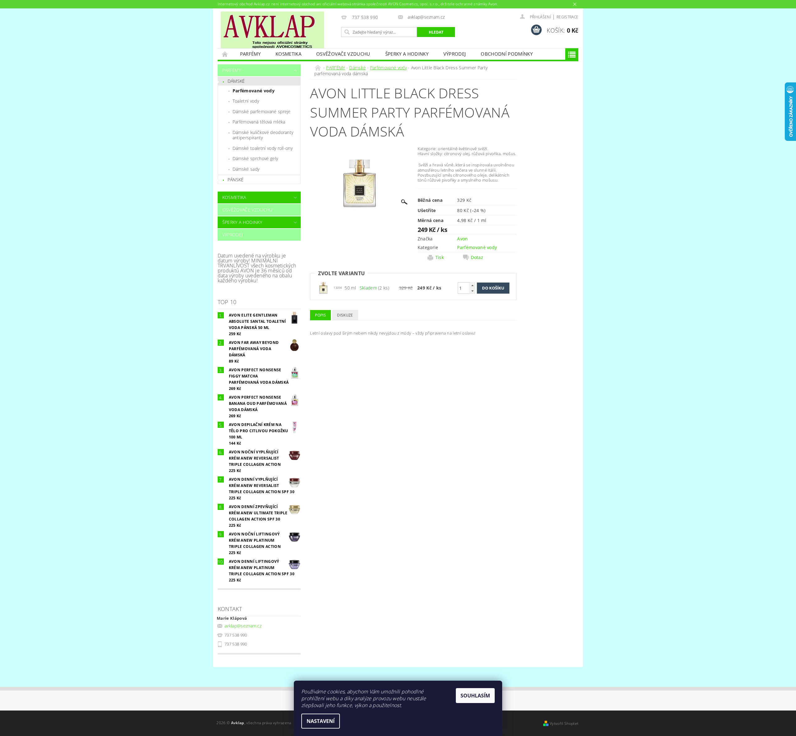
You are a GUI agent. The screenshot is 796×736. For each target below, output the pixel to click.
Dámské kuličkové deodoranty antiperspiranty (263, 135)
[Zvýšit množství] (472, 285)
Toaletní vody (246, 101)
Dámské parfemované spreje (262, 111)
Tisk (439, 257)
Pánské (236, 180)
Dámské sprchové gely (255, 158)
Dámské (236, 81)
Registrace (567, 17)
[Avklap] (272, 30)
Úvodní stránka (225, 54)
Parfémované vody (254, 91)
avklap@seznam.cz (242, 626)
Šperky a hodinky (406, 54)
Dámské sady (246, 169)
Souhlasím (475, 695)
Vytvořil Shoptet (564, 723)
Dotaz (477, 257)
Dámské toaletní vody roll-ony (263, 148)
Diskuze (345, 315)
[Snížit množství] (472, 291)
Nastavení (321, 721)
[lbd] (323, 287)
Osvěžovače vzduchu (343, 54)
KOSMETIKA (288, 54)
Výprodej (454, 54)
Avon (462, 239)
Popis (320, 315)
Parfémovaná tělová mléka (259, 122)
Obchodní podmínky (506, 54)
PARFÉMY (250, 54)
